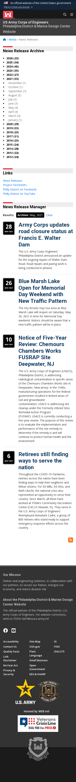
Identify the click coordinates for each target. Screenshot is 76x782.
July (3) (12, 99)
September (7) (17, 91)
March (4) (14, 116)
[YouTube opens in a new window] (13, 630)
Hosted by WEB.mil (36, 711)
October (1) (15, 87)
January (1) (15, 120)
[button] (19, 7)
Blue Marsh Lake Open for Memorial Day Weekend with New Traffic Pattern (43, 291)
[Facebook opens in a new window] (5, 630)
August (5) (14, 95)
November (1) (17, 83)
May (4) (13, 107)
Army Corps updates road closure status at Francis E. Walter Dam (46, 235)
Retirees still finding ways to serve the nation (43, 461)
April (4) (13, 112)
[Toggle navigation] (70, 15)
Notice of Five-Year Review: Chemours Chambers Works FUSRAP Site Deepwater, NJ (43, 351)
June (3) (13, 103)
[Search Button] (63, 15)
